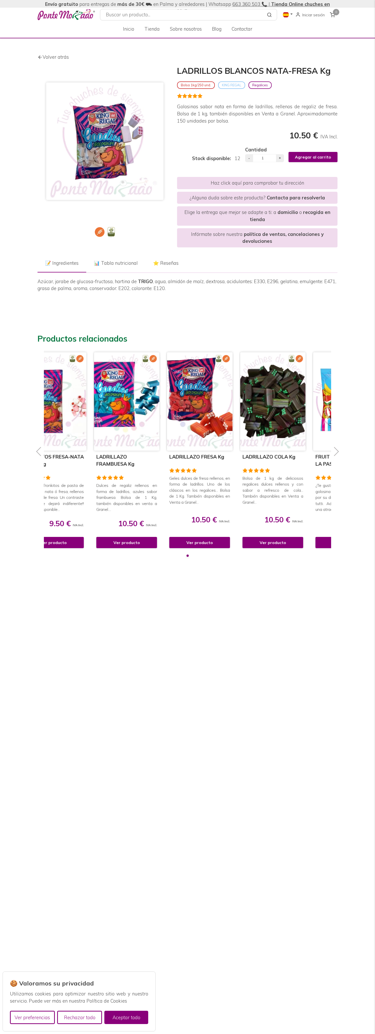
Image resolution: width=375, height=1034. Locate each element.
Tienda (152, 29)
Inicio (128, 29)
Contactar (242, 29)
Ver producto (78, 542)
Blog (216, 29)
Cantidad (256, 150)
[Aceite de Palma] (111, 232)
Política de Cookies (106, 1001)
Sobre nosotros (186, 29)
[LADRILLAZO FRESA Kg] (151, 401)
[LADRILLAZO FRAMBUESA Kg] (78, 401)
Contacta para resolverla (296, 198)
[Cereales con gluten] (100, 232)
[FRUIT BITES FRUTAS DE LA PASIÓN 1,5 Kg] (297, 401)
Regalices (260, 85)
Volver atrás (56, 57)
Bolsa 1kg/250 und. (196, 85)
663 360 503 (246, 4)
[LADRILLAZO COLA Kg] (224, 401)
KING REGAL (231, 85)
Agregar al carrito (313, 157)
